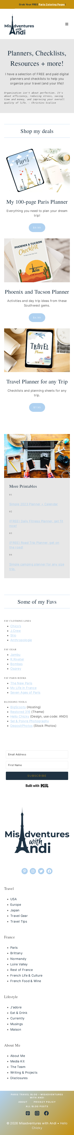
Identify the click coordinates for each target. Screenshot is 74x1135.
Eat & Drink (18, 1013)
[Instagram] (37, 1113)
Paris (14, 947)
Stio (13, 635)
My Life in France (23, 688)
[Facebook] (46, 1113)
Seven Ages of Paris (25, 692)
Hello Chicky (19, 716)
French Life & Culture (26, 975)
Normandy (18, 959)
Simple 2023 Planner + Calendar (33, 504)
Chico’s (15, 626)
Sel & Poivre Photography (29, 721)
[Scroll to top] (63, 1119)
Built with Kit (37, 786)
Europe (15, 904)
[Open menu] (67, 24)
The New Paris (21, 683)
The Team (17, 1067)
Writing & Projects (23, 1072)
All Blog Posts (37, 1106)
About (23, 1102)
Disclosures (19, 1078)
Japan (15, 910)
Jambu (15, 654)
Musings (16, 1024)
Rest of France (21, 970)
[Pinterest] (27, 1113)
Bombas (16, 664)
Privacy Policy (45, 1102)
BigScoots (18, 707)
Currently (17, 1018)
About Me (17, 1056)
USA (13, 899)
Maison (15, 1029)
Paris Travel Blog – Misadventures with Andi (37, 1096)
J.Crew (15, 631)
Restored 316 (20, 712)
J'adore (16, 1007)
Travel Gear (19, 916)
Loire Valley (19, 964)
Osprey (15, 668)
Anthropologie (21, 640)
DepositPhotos (21, 725)
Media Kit (17, 1061)
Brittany (16, 953)
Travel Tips (18, 921)
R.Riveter (17, 659)
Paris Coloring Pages (52, 4)
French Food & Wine (25, 981)
